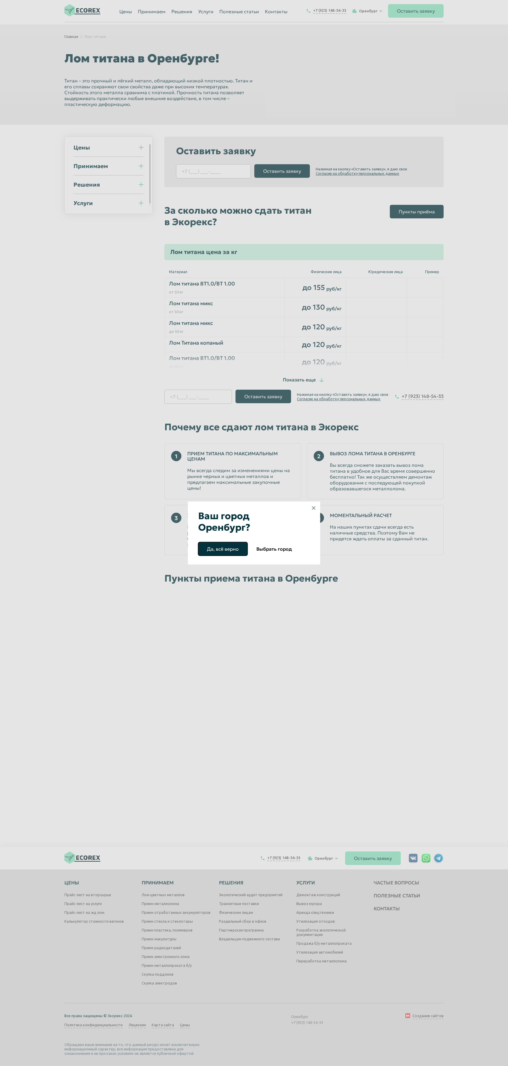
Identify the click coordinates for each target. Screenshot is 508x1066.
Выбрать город (274, 549)
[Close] (313, 508)
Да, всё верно (223, 549)
